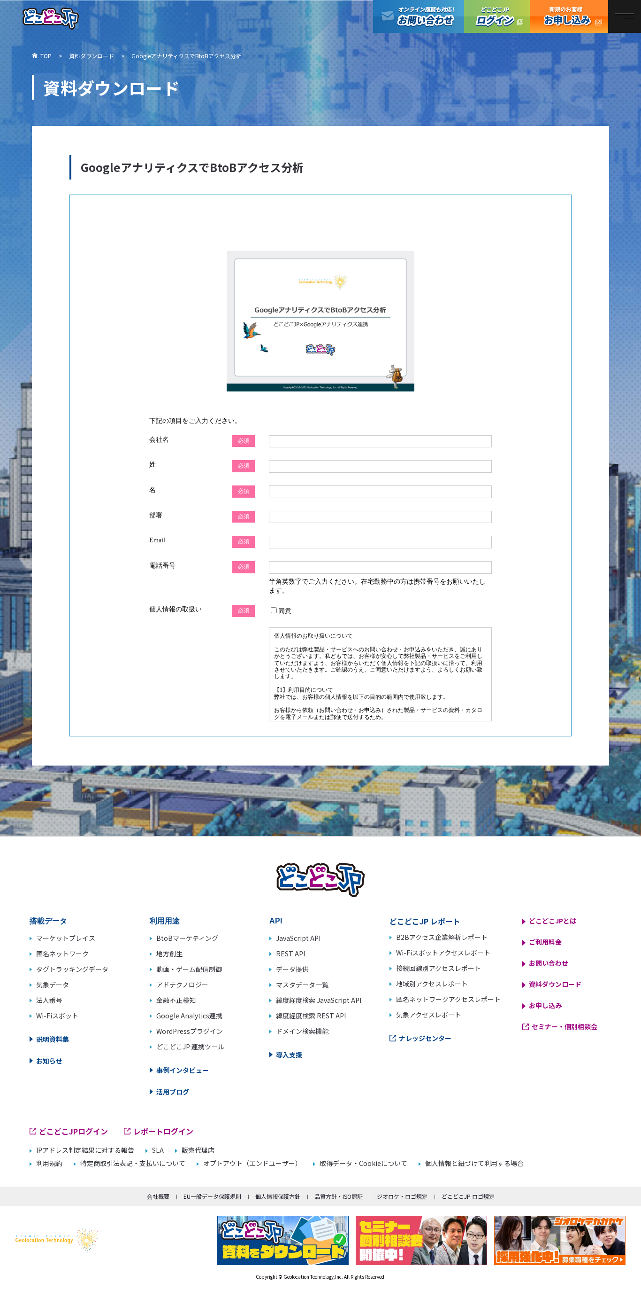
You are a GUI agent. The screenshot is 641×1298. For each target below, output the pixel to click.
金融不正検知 (176, 1000)
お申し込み (545, 1005)
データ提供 (292, 969)
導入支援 (289, 1054)
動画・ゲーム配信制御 (189, 969)
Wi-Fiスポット (57, 1015)
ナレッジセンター (425, 1038)
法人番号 (49, 1000)
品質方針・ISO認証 (338, 1196)
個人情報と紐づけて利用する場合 (474, 1163)
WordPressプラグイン (189, 1031)
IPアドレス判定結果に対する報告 (85, 1150)
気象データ (52, 984)
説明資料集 (52, 1039)
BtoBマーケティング (187, 938)
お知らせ (49, 1060)
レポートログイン (163, 1131)
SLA (158, 1150)
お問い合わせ (548, 963)
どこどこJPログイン (497, 16)
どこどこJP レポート (424, 921)
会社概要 (158, 1196)
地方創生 (169, 953)
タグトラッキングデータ (72, 969)
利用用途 (165, 921)
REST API (290, 953)
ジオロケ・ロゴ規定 (402, 1196)
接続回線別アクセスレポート (438, 968)
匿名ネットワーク (62, 953)
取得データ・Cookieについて (363, 1163)
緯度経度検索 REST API (311, 1015)
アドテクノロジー (182, 984)
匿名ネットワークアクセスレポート (448, 999)
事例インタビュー (182, 1070)
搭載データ (48, 921)
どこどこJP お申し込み (569, 16)
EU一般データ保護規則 (212, 1196)
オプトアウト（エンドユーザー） (252, 1163)
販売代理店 (198, 1150)
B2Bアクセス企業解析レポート (442, 937)
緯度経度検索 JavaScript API (318, 1000)
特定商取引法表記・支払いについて (132, 1163)
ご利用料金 (545, 941)
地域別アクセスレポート (432, 983)
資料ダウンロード (555, 984)
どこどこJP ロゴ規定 (468, 1196)
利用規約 (49, 1163)
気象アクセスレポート (428, 1014)
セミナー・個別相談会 (564, 1026)
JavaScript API (298, 938)
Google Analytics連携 (189, 1015)
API (275, 921)
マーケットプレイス (65, 938)
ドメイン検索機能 (302, 1031)
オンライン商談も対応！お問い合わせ (418, 16)
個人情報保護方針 (277, 1196)
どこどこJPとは (552, 920)
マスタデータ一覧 (302, 984)
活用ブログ (172, 1091)
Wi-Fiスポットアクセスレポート (443, 952)
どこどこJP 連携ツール (190, 1046)
